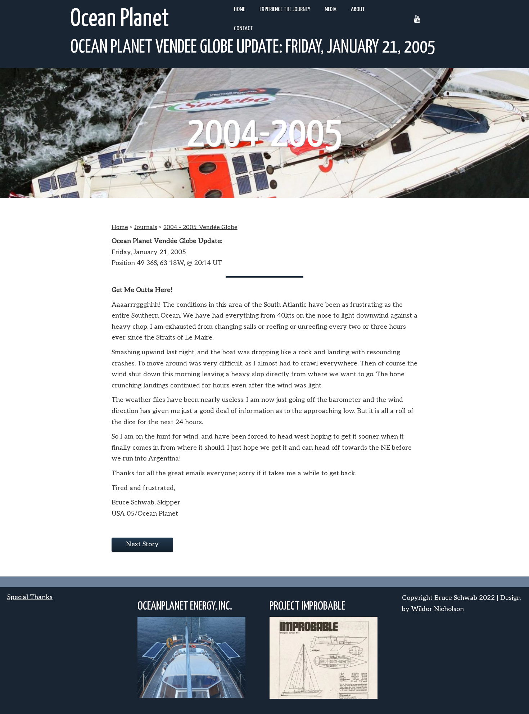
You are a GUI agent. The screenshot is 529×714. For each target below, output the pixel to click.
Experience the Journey (284, 9)
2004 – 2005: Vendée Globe (200, 227)
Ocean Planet (119, 19)
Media (330, 9)
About (358, 9)
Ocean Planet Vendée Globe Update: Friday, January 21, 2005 (252, 47)
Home (239, 9)
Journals (145, 227)
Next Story (142, 544)
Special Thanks (30, 597)
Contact (243, 29)
